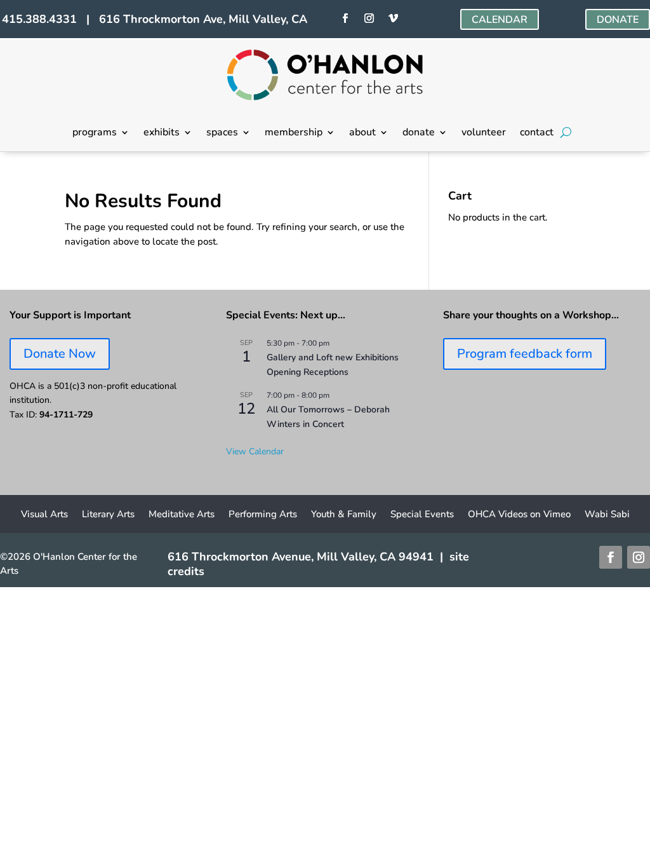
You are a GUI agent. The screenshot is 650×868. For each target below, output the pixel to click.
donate (418, 133)
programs (94, 133)
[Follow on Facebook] (345, 18)
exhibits (161, 133)
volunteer (483, 133)
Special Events (422, 515)
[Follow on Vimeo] (393, 18)
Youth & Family (343, 515)
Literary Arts (108, 515)
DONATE (618, 20)
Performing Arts (263, 515)
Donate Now (59, 353)
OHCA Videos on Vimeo (519, 515)
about (362, 133)
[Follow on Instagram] (369, 18)
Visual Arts (44, 515)
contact (537, 133)
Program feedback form (524, 353)
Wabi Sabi (607, 515)
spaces (222, 133)
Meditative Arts (182, 515)
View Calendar (255, 451)
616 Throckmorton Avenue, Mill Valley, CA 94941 (301, 556)
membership (293, 133)
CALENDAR (499, 20)
